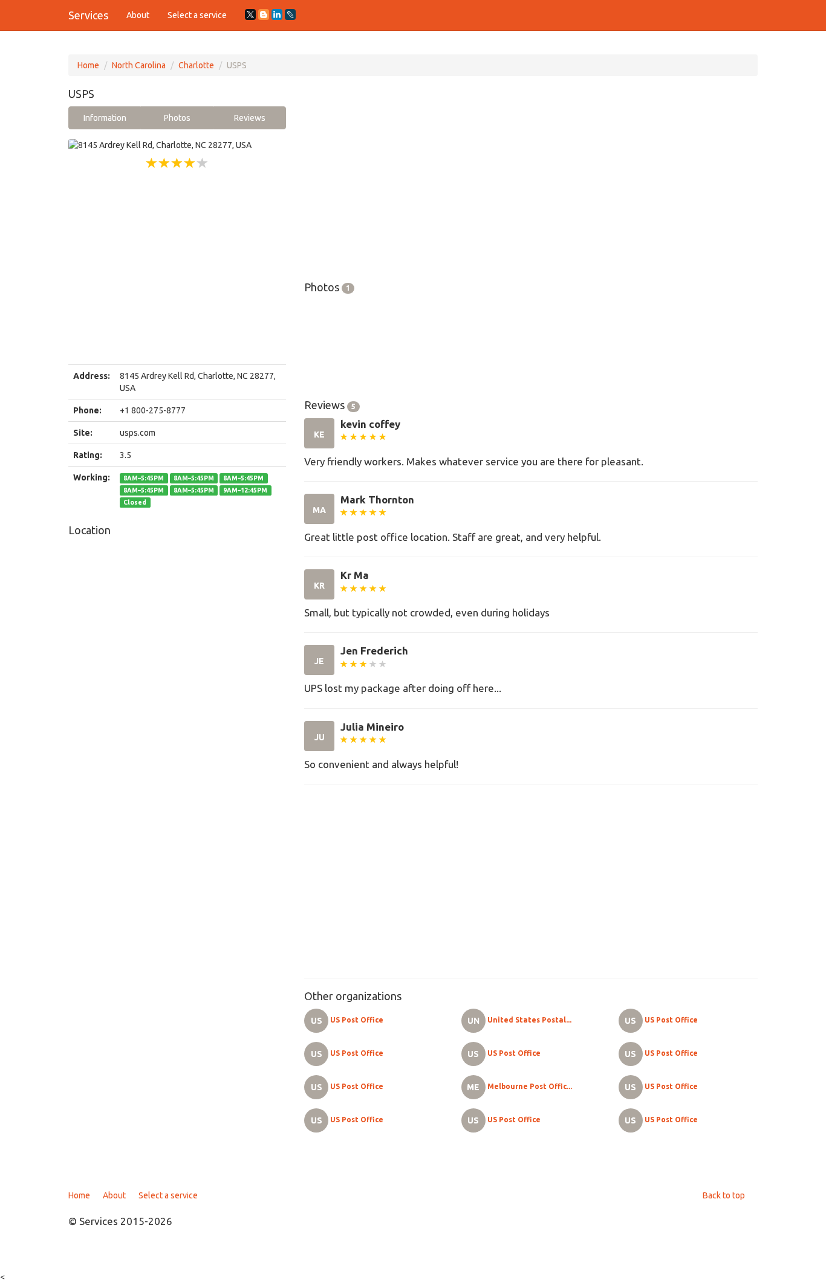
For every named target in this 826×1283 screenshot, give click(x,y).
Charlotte (196, 65)
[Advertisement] (177, 267)
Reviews (249, 118)
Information (104, 118)
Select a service (197, 15)
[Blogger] (263, 14)
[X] (250, 14)
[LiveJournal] (290, 14)
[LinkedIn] (277, 14)
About (137, 15)
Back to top (724, 1195)
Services (88, 15)
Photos (177, 118)
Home (88, 65)
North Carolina (139, 65)
